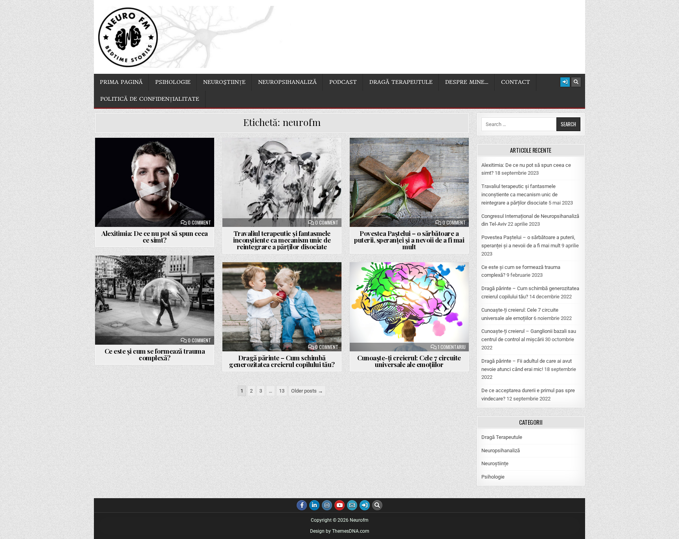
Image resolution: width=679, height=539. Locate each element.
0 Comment (199, 222)
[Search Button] (576, 82)
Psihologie (173, 82)
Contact (515, 82)
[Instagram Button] (327, 505)
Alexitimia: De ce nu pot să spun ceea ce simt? (154, 236)
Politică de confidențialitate (149, 99)
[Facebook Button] (302, 505)
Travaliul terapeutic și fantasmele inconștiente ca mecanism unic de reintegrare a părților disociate (281, 240)
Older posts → (307, 391)
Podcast (343, 82)
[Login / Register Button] (565, 82)
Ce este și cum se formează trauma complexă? (155, 354)
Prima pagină (121, 82)
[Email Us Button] (352, 505)
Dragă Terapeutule (501, 437)
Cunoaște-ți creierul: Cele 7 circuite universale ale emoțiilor (409, 361)
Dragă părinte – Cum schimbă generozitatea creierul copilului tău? (282, 361)
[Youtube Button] (339, 505)
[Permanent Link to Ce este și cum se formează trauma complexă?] (154, 300)
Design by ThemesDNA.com (339, 531)
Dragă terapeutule (401, 82)
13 (281, 391)
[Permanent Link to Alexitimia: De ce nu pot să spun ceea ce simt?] (154, 182)
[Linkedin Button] (314, 505)
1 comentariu (452, 347)
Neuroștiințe (224, 82)
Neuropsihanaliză (287, 82)
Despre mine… (466, 82)
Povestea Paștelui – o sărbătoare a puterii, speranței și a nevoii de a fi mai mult (409, 240)
